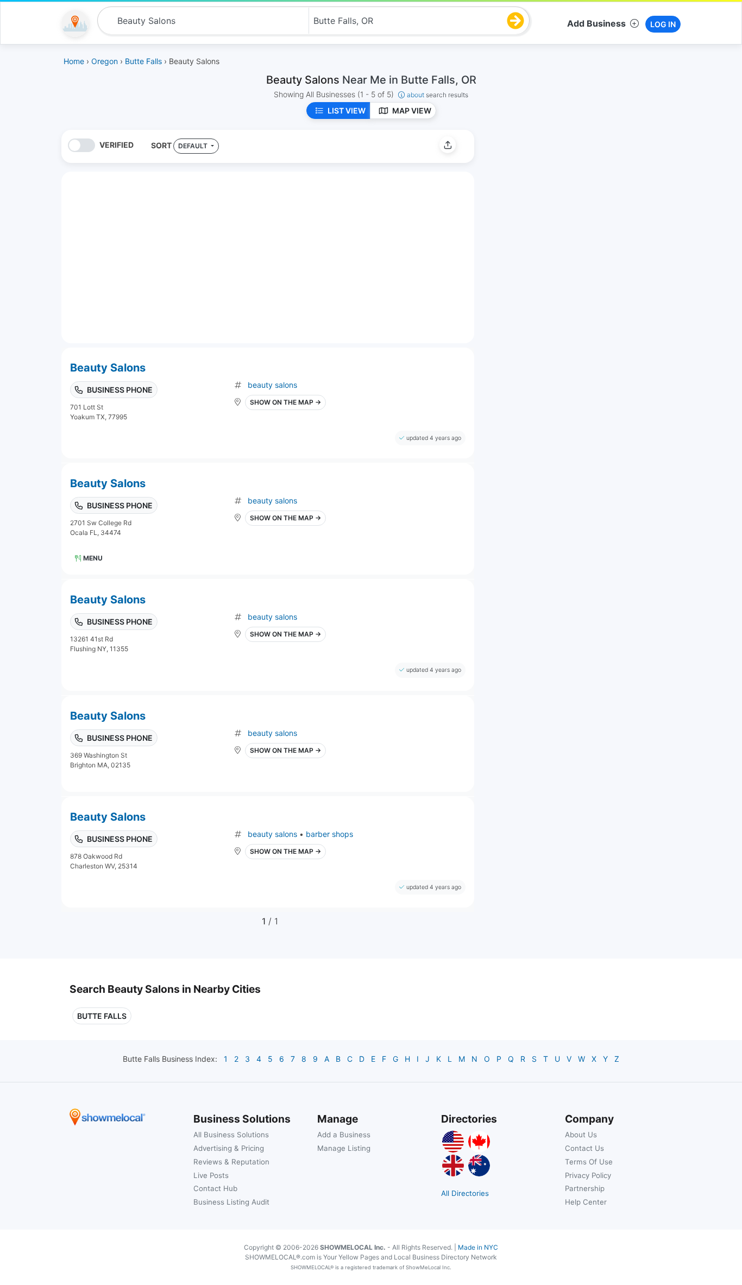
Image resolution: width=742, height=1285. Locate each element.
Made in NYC (478, 1247)
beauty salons (272, 384)
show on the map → (285, 402)
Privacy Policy (588, 1175)
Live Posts (211, 1175)
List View (347, 110)
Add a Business (343, 1134)
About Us (581, 1134)
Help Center (586, 1202)
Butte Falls (102, 1016)
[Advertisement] (573, 206)
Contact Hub (215, 1188)
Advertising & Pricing (228, 1148)
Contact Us (584, 1148)
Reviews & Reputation (231, 1161)
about (437, 95)
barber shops (329, 834)
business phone (120, 389)
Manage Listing (343, 1148)
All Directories (465, 1193)
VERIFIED (116, 144)
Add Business (596, 23)
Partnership (585, 1188)
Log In (663, 24)
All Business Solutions (231, 1134)
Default (193, 146)
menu (93, 558)
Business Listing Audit (231, 1202)
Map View (411, 110)
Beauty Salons (108, 367)
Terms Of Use (589, 1161)
